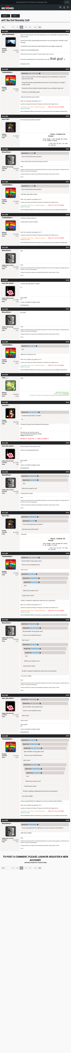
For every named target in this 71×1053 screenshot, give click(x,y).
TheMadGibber (32, 476)
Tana (64, 392)
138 (30, 27)
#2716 (67, 149)
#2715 (67, 116)
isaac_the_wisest (33, 412)
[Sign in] (64, 7)
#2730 (67, 695)
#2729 (67, 620)
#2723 (67, 374)
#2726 (67, 472)
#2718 (67, 214)
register (54, 856)
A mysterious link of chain (27, 107)
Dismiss (67, 2)
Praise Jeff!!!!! (23, 297)
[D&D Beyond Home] (7, 7)
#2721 (67, 309)
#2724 (67, 402)
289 (35, 27)
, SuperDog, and (62, 395)
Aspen (53, 395)
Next (39, 27)
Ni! (21, 299)
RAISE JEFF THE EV (53, 107)
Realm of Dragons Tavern (34, 302)
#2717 (67, 182)
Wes (50, 395)
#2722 (67, 342)
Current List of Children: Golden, (38, 395)
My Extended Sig (24, 305)
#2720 (67, 280)
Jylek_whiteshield (33, 73)
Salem (47, 395)
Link (57, 395)
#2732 (67, 820)
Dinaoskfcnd (31, 346)
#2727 (67, 512)
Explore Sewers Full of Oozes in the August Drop (31, 2)
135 (17, 27)
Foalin (67, 395)
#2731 (67, 736)
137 (26, 27)
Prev (3, 27)
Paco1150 (31, 153)
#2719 (67, 247)
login (41, 856)
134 (13, 27)
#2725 (67, 443)
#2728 (67, 553)
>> (39, 73)
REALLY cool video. (25, 108)
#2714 (67, 69)
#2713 (67, 31)
